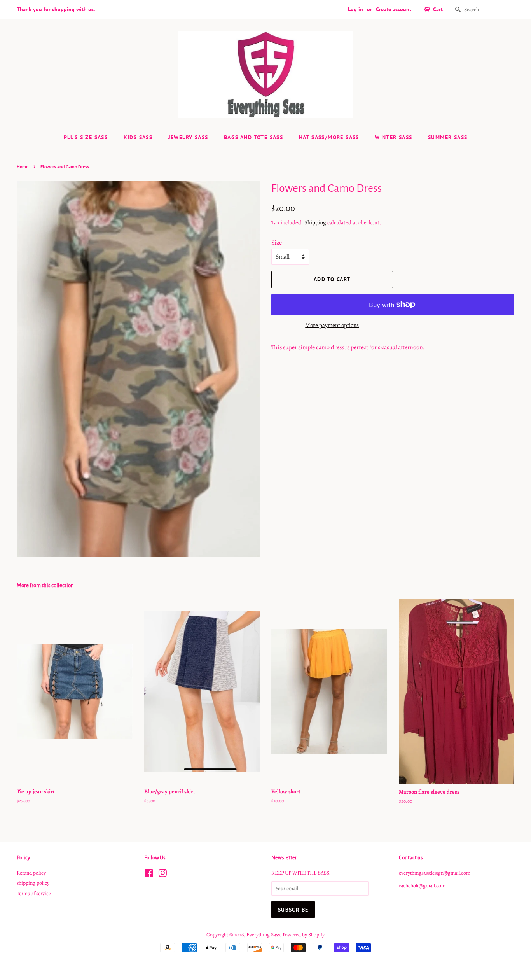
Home (22, 167)
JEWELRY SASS (188, 137)
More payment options (332, 325)
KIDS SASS (138, 137)
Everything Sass (263, 934)
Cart (438, 9)
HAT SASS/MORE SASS (329, 137)
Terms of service (34, 893)
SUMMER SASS (447, 137)
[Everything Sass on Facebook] (148, 874)
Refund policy (31, 873)
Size (276, 242)
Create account (393, 9)
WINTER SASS (393, 137)
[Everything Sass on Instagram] (162, 874)
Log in (355, 9)
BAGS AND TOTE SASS (253, 137)
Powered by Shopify (304, 934)
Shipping (315, 222)
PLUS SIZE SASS (86, 137)
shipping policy (33, 883)
